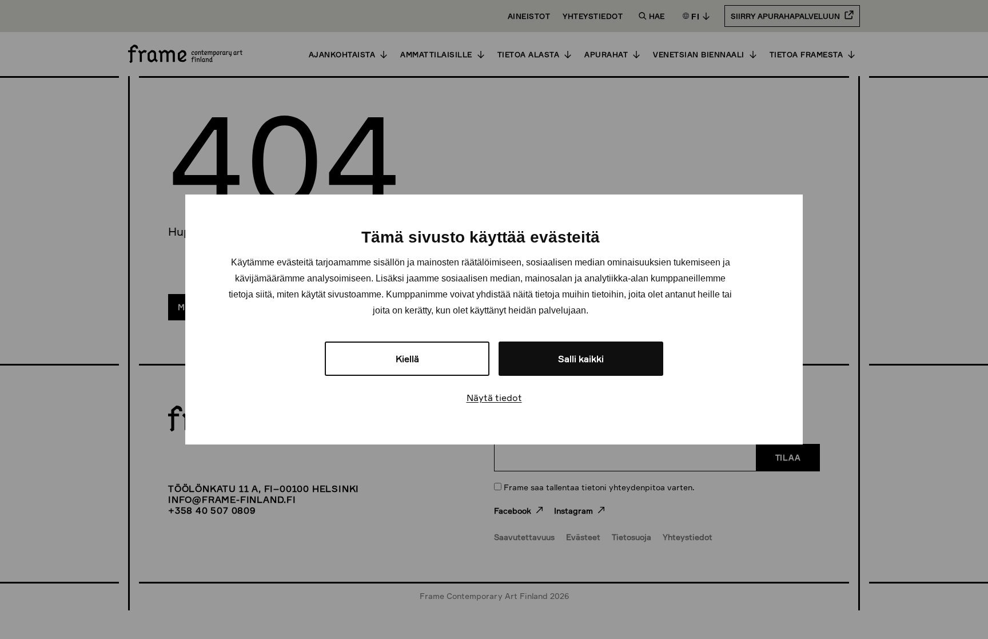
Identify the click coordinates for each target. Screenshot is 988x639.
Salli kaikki (581, 358)
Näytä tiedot (494, 397)
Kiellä (407, 358)
